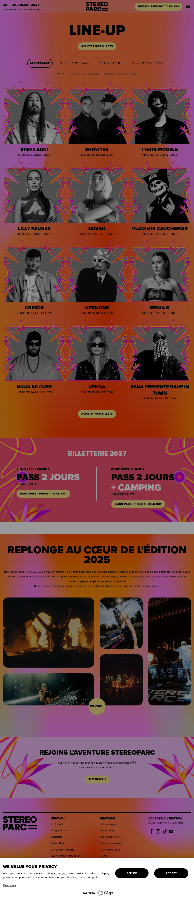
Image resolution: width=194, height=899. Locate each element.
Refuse (132, 873)
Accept (171, 873)
